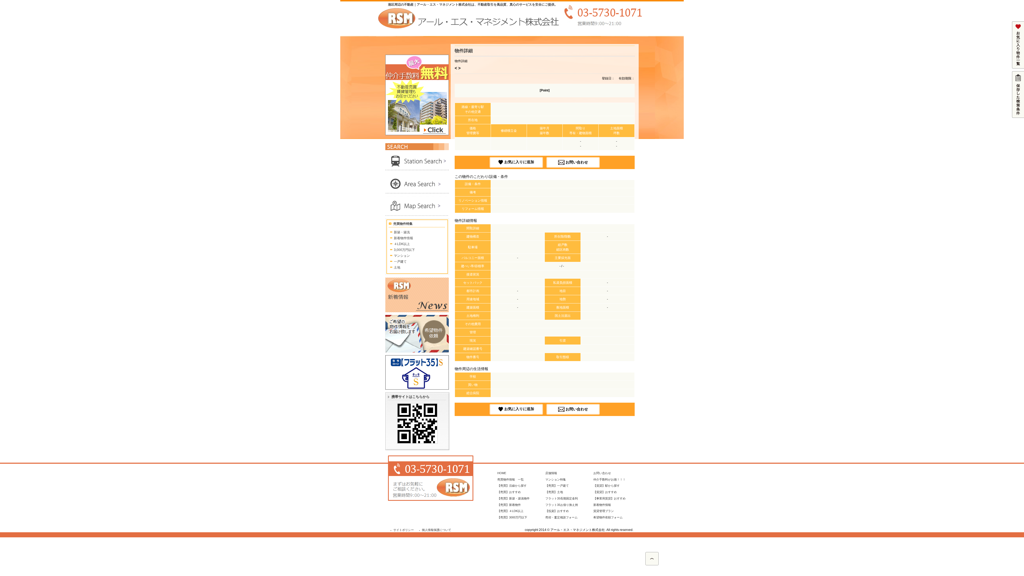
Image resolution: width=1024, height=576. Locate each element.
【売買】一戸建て (557, 485)
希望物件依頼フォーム (608, 517)
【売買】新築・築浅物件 (513, 498)
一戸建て (400, 261)
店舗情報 (551, 473)
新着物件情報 (403, 238)
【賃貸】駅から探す (606, 485)
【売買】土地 (554, 492)
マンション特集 (555, 479)
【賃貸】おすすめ (605, 492)
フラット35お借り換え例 (561, 504)
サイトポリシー (403, 529)
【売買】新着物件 (509, 504)
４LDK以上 (402, 244)
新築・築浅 (402, 232)
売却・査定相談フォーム (561, 517)
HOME (501, 473)
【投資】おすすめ (557, 511)
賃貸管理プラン (603, 511)
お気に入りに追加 (519, 162)
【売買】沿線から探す (512, 485)
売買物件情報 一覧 (510, 479)
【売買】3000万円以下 (512, 517)
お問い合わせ (577, 162)
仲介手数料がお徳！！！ (609, 479)
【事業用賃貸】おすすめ (609, 498)
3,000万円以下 (404, 250)
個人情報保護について (436, 529)
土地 (397, 267)
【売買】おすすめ (509, 492)
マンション (402, 256)
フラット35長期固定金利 (561, 498)
